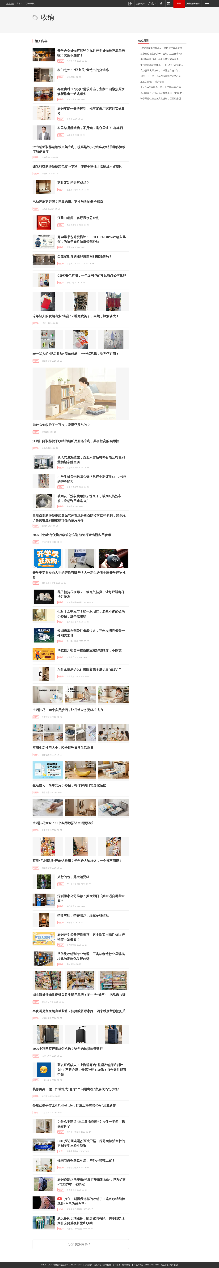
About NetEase (76, 1265)
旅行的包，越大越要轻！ (75, 877)
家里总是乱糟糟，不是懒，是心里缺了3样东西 (90, 128)
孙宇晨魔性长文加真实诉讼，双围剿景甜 (160, 98)
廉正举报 (164, 1265)
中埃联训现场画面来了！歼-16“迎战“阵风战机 (163, 65)
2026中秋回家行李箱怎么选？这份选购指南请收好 (68, 1048)
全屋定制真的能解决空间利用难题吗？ (84, 256)
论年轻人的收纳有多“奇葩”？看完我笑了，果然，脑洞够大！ (76, 316)
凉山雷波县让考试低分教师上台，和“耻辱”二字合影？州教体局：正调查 (163, 93)
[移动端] (130, 3)
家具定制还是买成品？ (73, 182)
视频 (61, 1209)
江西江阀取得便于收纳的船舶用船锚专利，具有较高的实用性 (76, 441)
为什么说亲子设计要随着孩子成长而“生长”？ (89, 669)
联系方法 (97, 1265)
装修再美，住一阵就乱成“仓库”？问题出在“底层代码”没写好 (76, 1089)
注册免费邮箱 (192, 3)
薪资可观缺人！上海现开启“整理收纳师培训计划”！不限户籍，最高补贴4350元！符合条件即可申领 (91, 1069)
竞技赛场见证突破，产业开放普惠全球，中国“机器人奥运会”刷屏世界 (163, 70)
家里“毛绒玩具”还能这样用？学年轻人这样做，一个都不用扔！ (77, 860)
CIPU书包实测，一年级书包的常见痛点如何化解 (91, 275)
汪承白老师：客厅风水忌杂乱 (78, 218)
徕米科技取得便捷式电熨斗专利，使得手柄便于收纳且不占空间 (77, 166)
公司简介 (88, 1265)
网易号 (61, 61)
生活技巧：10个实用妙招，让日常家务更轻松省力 (68, 710)
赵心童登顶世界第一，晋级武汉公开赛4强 (161, 53)
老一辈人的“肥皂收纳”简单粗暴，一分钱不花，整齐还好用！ (76, 354)
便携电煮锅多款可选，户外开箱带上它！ (86, 1160)
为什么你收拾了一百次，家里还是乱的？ (61, 425)
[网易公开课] (140, 3)
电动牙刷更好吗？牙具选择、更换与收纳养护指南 (68, 201)
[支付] (161, 3)
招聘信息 (107, 1265)
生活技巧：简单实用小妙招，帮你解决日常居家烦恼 (69, 785)
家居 (61, 1151)
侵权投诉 (174, 1265)
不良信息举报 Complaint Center (145, 1265)
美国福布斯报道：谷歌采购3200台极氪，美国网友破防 (163, 59)
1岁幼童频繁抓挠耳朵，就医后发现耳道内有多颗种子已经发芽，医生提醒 (163, 48)
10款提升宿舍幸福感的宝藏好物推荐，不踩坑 (89, 650)
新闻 (36, 1112)
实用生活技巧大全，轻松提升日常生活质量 (63, 747)
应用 (19, 3)
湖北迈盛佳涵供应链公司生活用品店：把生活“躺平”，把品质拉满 (79, 995)
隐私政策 (126, 1265)
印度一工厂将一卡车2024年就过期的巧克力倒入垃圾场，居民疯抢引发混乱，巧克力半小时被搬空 (163, 76)
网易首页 (10, 3)
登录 (179, 3)
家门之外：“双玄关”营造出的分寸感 (83, 70)
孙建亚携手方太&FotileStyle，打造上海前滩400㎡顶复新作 (74, 1105)
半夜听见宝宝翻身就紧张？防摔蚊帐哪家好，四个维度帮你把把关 (79, 1011)
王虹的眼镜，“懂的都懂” (152, 82)
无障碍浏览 (30, 3)
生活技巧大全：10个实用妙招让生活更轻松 (63, 823)
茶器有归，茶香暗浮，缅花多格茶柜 (83, 915)
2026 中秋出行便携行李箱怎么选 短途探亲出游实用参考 (72, 535)
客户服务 (116, 1265)
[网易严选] (151, 3)
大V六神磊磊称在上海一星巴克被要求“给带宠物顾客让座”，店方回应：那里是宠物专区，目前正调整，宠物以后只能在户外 (163, 87)
